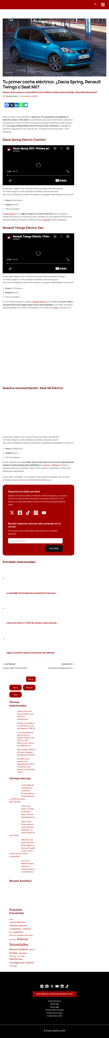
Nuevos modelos (18, 949)
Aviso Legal (54, 1007)
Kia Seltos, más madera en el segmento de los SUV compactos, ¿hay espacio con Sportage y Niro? (26, 765)
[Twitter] (52, 986)
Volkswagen (13, 966)
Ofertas (32, 949)
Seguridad (12, 956)
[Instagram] (42, 986)
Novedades (18, 944)
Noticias (22, 939)
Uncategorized (16, 962)
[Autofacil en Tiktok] (28, 514)
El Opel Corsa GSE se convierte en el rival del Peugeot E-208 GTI (26, 725)
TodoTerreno (16, 959)
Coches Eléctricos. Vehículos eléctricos (18, 924)
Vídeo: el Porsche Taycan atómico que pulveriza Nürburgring (25, 715)
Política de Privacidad (54, 1010)
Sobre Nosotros (54, 1001)
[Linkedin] (16, 105)
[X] (11, 105)
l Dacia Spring (9, 214)
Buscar (31, 679)
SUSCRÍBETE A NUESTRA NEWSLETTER (54, 994)
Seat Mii (47, 220)
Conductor (26, 928)
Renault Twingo (39, 301)
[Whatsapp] (21, 105)
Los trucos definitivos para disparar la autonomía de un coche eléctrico (28, 866)
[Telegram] (25, 105)
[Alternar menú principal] (102, 4)
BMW (11, 919)
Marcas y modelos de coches (21, 935)
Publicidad (54, 1004)
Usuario (30, 962)
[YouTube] (57, 986)
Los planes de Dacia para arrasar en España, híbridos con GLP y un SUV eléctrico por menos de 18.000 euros (25, 739)
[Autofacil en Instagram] (36, 514)
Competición (15, 928)
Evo (10, 932)
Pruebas (13, 952)
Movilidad (12, 939)
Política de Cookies (54, 1013)
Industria (18, 932)
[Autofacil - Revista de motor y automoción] (13, 4)
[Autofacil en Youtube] (44, 514)
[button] (95, 4)
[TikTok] (67, 986)
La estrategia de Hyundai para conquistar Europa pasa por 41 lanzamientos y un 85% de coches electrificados (22, 793)
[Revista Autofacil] (22, 892)
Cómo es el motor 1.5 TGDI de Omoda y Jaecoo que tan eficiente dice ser (28, 811)
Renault (56, 465)
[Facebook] (7, 105)
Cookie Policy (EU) (54, 1016)
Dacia (46, 465)
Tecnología (21, 956)
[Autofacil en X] (12, 514)
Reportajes (23, 953)
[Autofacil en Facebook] (20, 514)
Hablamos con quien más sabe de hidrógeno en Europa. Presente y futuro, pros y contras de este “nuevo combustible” (22, 848)
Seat (56, 307)
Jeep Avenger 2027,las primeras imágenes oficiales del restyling (26, 752)
